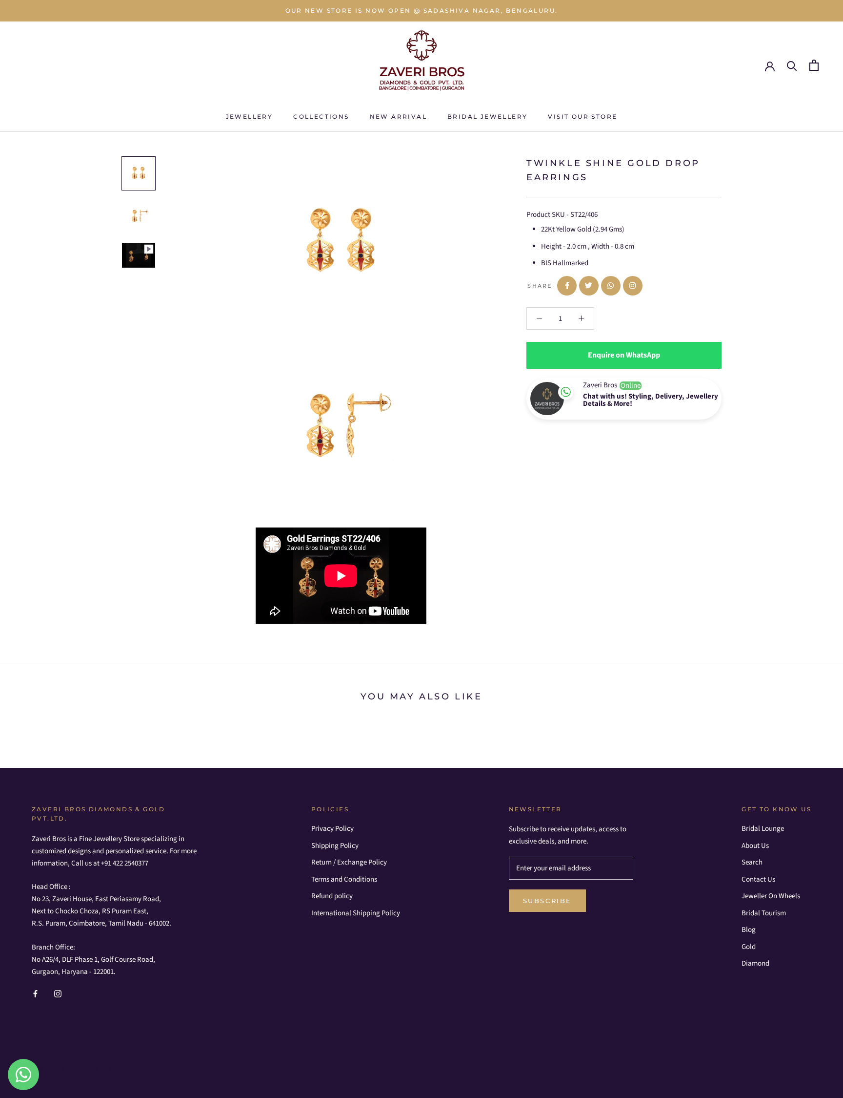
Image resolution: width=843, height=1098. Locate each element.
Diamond (755, 963)
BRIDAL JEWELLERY (487, 116)
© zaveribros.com (76, 1069)
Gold (749, 947)
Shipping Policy (335, 846)
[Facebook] (35, 994)
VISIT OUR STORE (582, 116)
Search (752, 862)
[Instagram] (57, 994)
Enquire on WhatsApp (624, 355)
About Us (755, 846)
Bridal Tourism (764, 913)
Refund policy (332, 896)
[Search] (792, 65)
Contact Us (758, 879)
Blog (749, 930)
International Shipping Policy (355, 913)
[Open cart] (814, 65)
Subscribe (547, 901)
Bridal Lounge (763, 829)
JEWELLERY (249, 116)
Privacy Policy (332, 829)
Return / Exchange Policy (349, 862)
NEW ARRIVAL (398, 116)
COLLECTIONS (321, 116)
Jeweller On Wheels (771, 896)
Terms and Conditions (344, 879)
